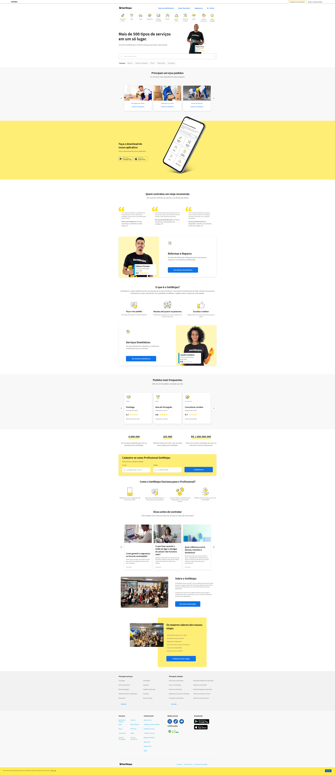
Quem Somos (148, 720)
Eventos (133, 720)
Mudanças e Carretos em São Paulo (179, 694)
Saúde (132, 733)
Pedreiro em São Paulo (200, 685)
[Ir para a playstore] (125, 159)
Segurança (199, 8)
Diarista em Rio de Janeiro (201, 698)
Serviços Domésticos (134, 738)
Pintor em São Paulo (175, 685)
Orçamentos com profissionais (297, 2)
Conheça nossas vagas (181, 659)
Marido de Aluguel (124, 689)
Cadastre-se (198, 469)
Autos (120, 729)
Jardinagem (146, 680)
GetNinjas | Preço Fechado (151, 724)
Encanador (122, 680)
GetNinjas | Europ (149, 729)
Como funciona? (184, 8)
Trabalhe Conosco (149, 733)
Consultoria (122, 733)
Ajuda (145, 750)
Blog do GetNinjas (149, 737)
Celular (155, 465)
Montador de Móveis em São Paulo (203, 680)
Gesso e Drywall (147, 698)
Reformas (133, 729)
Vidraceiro (146, 685)
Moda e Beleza (135, 724)
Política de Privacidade (200, 764)
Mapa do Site (147, 746)
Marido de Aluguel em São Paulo (202, 689)
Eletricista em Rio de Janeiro (202, 694)
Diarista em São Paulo (175, 689)
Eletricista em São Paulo (176, 680)
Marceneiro (122, 698)
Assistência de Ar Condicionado (128, 694)
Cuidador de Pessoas (149, 689)
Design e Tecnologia (122, 738)
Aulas (120, 724)
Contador (146, 694)
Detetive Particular (124, 685)
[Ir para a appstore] (141, 159)
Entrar (212, 8)
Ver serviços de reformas (183, 270)
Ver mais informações (187, 604)
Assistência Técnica (122, 721)
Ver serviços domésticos (141, 359)
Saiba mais (53, 770)
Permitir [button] (328, 771)
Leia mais (158, 567)
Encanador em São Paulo (176, 698)
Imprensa (179, 764)
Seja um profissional (166, 8)
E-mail (124, 465)
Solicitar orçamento (167, 107)
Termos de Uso (188, 764)
